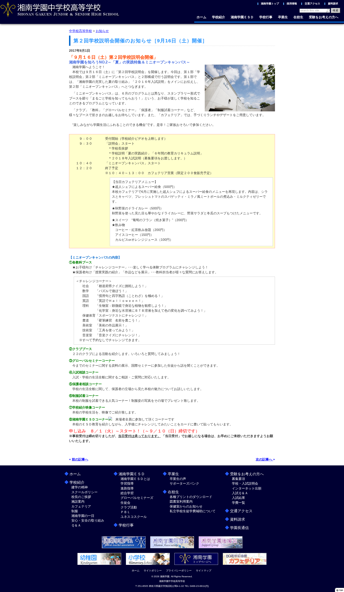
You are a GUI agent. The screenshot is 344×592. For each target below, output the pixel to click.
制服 (74, 511)
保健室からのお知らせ (186, 506)
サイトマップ (203, 570)
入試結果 (238, 498)
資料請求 (333, 3)
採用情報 (292, 3)
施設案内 (77, 501)
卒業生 (283, 17)
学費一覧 (238, 502)
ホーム (201, 17)
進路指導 (127, 488)
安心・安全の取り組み (87, 520)
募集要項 (238, 479)
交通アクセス (312, 3)
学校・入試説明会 (245, 483)
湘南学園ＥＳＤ (242, 17)
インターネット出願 (246, 488)
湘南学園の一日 (82, 516)
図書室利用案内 (181, 501)
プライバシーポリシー (179, 570)
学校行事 (265, 17)
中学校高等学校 (80, 31)
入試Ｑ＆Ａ (240, 493)
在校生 (298, 17)
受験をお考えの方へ (323, 17)
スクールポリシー (84, 492)
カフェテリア (81, 506)
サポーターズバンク (184, 483)
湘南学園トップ (270, 3)
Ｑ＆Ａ (76, 525)
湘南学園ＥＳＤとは (135, 479)
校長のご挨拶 (81, 497)
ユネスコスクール (134, 517)
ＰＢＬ (125, 512)
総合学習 (127, 493)
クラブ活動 (129, 507)
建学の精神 (79, 487)
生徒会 (125, 502)
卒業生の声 (178, 479)
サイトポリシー (153, 570)
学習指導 (127, 483)
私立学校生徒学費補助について (193, 511)
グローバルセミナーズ (137, 498)
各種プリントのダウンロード (191, 497)
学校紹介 (218, 17)
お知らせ (102, 31)
